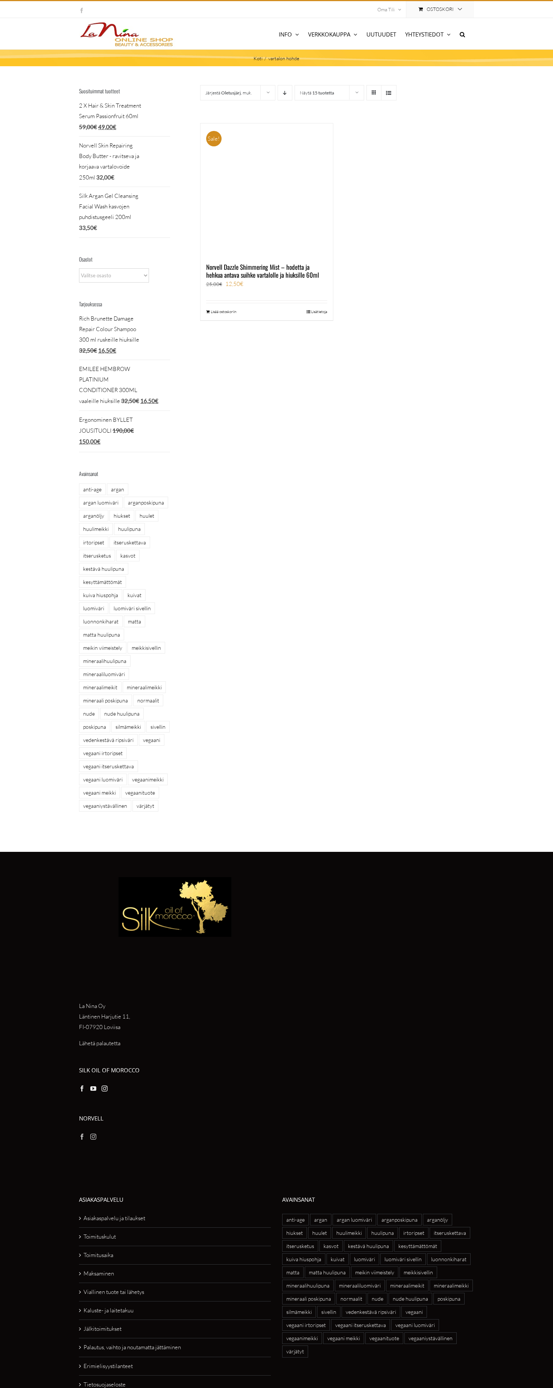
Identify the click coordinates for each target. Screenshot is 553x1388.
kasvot (127, 555)
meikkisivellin (146, 648)
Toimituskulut (100, 1236)
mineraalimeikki (144, 687)
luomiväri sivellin (132, 608)
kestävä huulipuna (103, 569)
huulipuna (129, 529)
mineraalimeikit (100, 687)
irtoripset (93, 542)
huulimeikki (96, 529)
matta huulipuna (101, 634)
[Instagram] (105, 1088)
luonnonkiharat (100, 621)
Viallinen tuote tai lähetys (114, 1291)
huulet (147, 515)
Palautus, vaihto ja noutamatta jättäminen (132, 1347)
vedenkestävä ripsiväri (108, 740)
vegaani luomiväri (103, 779)
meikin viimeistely (102, 648)
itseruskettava (130, 542)
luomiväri (93, 608)
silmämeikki (128, 727)
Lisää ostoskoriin (223, 311)
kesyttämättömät (102, 582)
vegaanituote (140, 792)
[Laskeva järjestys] (285, 92)
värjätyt (145, 806)
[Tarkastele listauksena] (388, 92)
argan (117, 489)
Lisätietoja (319, 311)
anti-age (92, 489)
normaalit (148, 700)
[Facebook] (82, 1088)
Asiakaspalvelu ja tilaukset (114, 1218)
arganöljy (93, 515)
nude (89, 713)
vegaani (151, 740)
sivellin (158, 727)
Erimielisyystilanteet (108, 1366)
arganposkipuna (146, 502)
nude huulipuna (122, 713)
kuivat (134, 595)
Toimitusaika (98, 1255)
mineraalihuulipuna (104, 661)
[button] (462, 33)
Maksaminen (99, 1273)
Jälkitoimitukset (103, 1328)
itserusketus (97, 555)
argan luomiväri (100, 502)
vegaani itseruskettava (108, 766)
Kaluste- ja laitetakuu (109, 1310)
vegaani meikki (99, 792)
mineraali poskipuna (105, 700)
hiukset (122, 515)
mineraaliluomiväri (104, 674)
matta (134, 621)
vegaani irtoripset (103, 753)
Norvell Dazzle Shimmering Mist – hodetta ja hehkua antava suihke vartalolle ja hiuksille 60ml (262, 270)
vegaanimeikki (148, 779)
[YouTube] (93, 1088)
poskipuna (94, 727)
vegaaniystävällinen (105, 806)
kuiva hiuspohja (100, 595)
